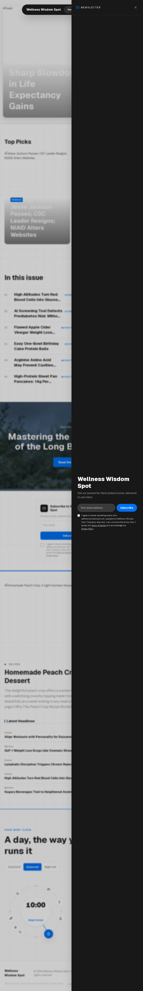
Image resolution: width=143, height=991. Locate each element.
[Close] (136, 7)
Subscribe (126, 507)
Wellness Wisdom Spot (43, 10)
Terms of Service (98, 525)
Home (71, 9)
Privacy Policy (87, 528)
